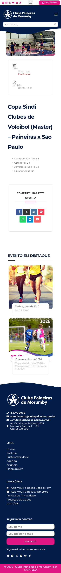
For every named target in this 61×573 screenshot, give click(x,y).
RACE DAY (22, 310)
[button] (30, 2)
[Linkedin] (34, 212)
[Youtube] (25, 555)
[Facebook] (8, 555)
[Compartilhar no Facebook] (19, 212)
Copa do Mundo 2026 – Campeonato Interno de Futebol (31, 366)
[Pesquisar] (55, 24)
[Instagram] (16, 555)
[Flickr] (21, 555)
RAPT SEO (30, 569)
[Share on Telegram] (30, 219)
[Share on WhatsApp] (23, 219)
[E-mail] (37, 219)
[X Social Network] (26, 212)
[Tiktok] (29, 555)
